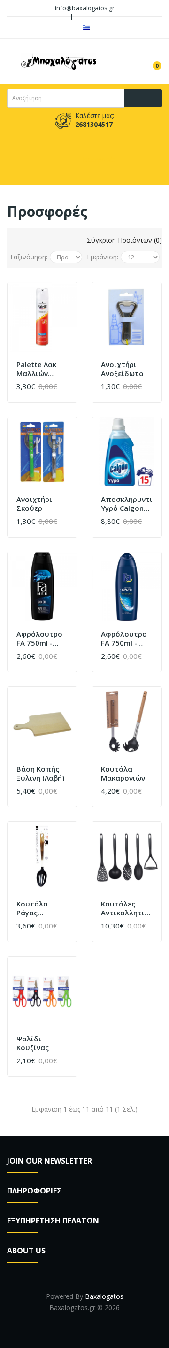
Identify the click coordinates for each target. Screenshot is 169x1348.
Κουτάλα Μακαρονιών (123, 774)
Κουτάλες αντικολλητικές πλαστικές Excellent (127, 908)
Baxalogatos (104, 1296)
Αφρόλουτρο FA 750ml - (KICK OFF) (39, 639)
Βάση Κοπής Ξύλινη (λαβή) (40, 774)
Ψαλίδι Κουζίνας (32, 1043)
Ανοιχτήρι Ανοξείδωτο (122, 369)
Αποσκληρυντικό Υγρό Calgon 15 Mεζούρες (127, 504)
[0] (150, 61)
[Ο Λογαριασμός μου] (126, 27)
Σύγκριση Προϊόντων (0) (123, 240)
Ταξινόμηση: (28, 256)
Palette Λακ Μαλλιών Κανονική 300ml (36, 369)
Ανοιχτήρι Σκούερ (34, 504)
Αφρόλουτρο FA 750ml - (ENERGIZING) (124, 639)
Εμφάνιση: (102, 256)
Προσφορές (97, 159)
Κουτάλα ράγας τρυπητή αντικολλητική (42, 908)
